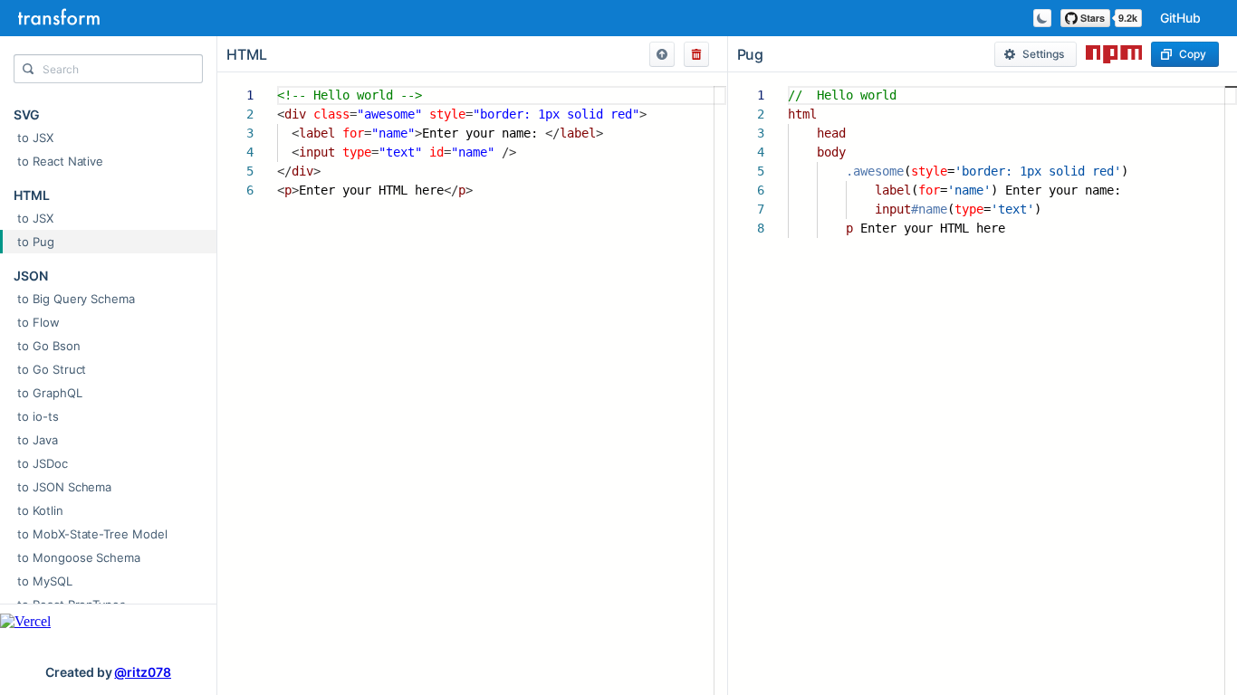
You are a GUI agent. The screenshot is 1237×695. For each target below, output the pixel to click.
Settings (1043, 54)
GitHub (1180, 17)
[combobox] (108, 73)
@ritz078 (142, 672)
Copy (1192, 54)
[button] (662, 54)
